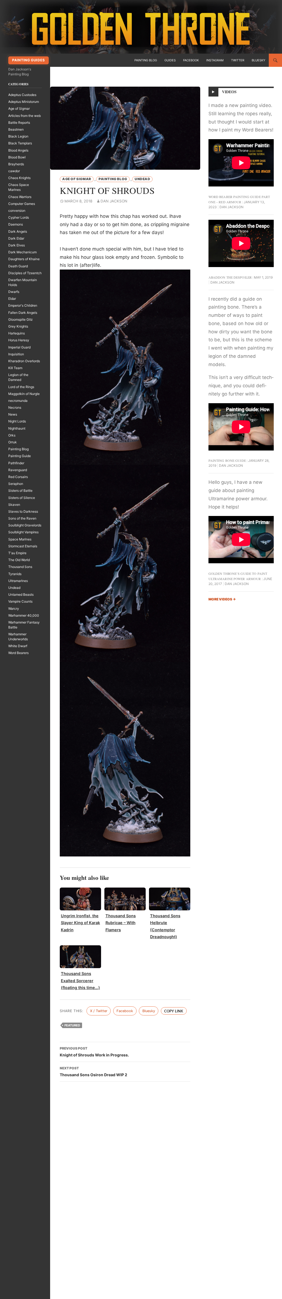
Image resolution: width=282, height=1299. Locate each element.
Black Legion (18, 136)
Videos (229, 92)
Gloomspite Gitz (20, 319)
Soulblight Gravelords (24, 525)
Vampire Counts (20, 601)
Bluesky (258, 60)
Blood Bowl (17, 157)
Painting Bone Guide (227, 460)
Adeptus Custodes (22, 95)
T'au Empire (17, 553)
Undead (142, 179)
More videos (222, 599)
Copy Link (173, 1011)
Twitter (237, 60)
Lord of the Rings (21, 387)
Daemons (15, 224)
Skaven (14, 504)
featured (72, 1025)
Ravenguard (17, 470)
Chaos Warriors (19, 197)
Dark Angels (17, 231)
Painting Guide (19, 456)
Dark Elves (16, 245)
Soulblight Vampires (23, 532)
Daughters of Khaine (24, 259)
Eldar (12, 298)
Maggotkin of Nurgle (24, 394)
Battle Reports (19, 122)
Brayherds (16, 164)
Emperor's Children (22, 305)
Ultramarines (18, 581)
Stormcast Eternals (22, 546)
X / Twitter (98, 1011)
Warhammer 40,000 (23, 615)
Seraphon (15, 484)
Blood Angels (18, 150)
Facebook (191, 60)
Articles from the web (24, 116)
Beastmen (16, 129)
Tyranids (14, 574)
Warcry (13, 608)
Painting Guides (28, 60)
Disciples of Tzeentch (25, 273)
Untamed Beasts (21, 594)
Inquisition (16, 354)
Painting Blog (145, 60)
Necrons (14, 407)
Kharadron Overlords (24, 361)
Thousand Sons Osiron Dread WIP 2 (93, 1071)
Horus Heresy (18, 340)
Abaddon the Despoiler (230, 277)
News (12, 414)
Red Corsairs (18, 477)
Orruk (12, 442)
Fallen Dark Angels (22, 313)
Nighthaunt (16, 428)
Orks (11, 435)
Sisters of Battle (20, 490)
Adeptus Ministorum (23, 102)
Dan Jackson (114, 201)
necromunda (18, 401)
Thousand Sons (20, 567)
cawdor (14, 171)
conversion (16, 210)
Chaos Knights (19, 178)
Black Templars (20, 143)
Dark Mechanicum (22, 252)
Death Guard (18, 266)
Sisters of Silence (21, 498)
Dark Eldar (16, 238)
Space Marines (19, 539)
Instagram (215, 60)
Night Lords (17, 421)
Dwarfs (13, 292)
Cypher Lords (18, 217)
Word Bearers (18, 653)
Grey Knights (18, 326)
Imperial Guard (19, 347)
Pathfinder (16, 463)
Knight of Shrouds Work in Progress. (94, 1051)
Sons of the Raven (22, 518)
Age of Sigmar (76, 179)
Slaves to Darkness (23, 511)
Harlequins (16, 333)
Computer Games (21, 204)
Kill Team (15, 368)
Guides (170, 60)
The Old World (19, 560)
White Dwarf (17, 646)
